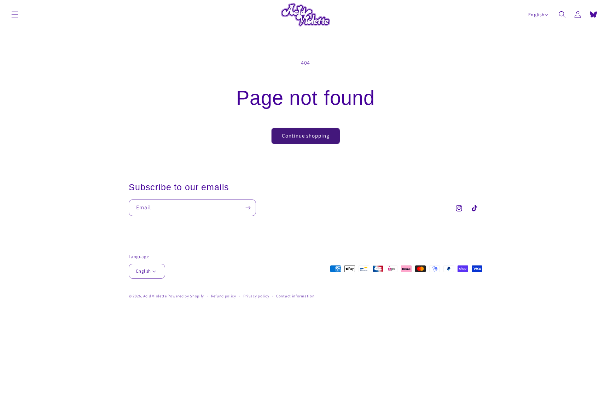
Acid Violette (155, 296)
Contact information (295, 296)
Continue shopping (306, 135)
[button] (15, 14)
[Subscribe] (248, 207)
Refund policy (223, 296)
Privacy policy (256, 296)
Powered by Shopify (186, 296)
